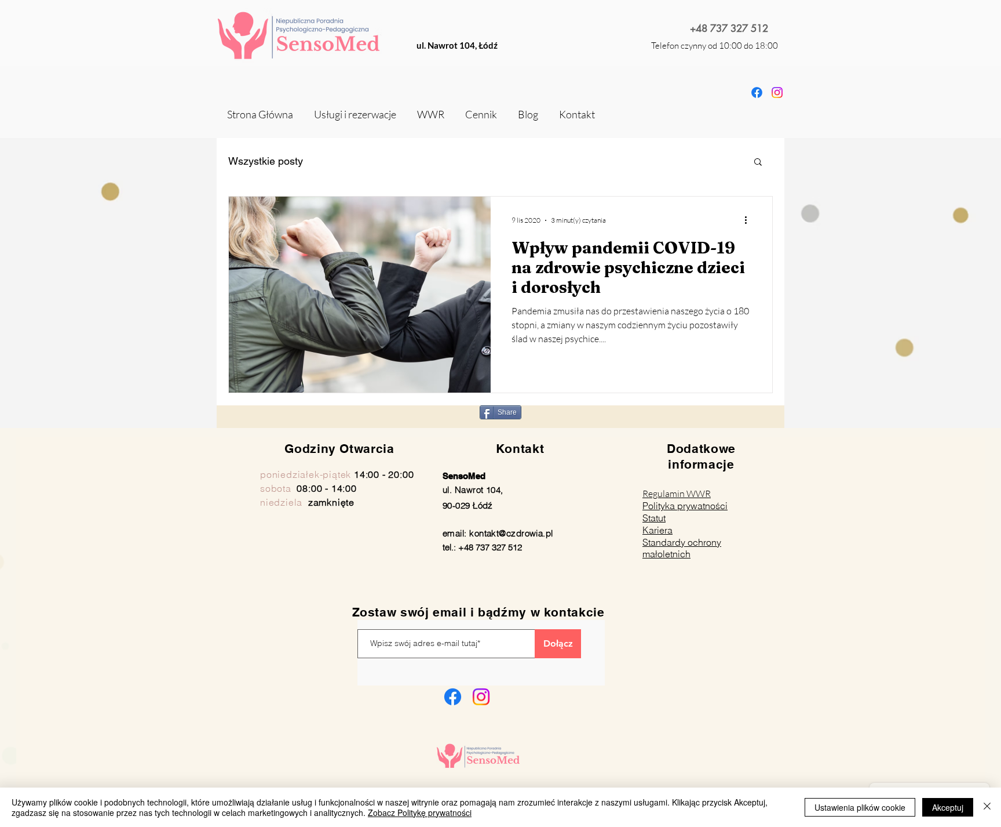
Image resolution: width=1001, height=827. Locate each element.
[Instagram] (481, 696)
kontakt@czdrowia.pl (511, 533)
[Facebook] (452, 696)
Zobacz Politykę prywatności (420, 812)
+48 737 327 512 (729, 28)
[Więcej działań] (750, 220)
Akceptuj (947, 807)
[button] (757, 163)
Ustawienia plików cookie (859, 807)
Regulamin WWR (676, 493)
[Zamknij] (987, 807)
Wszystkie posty (265, 161)
